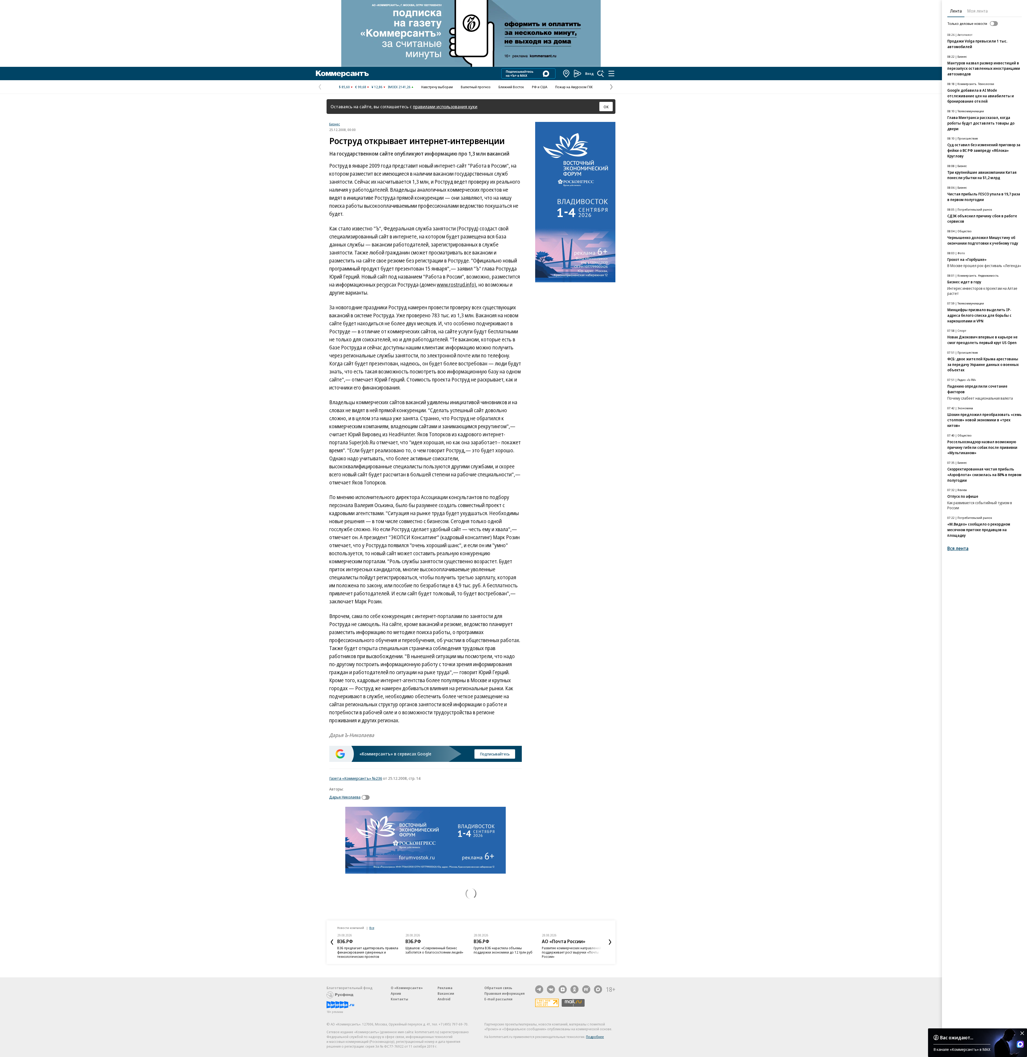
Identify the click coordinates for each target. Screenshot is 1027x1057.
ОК (606, 106)
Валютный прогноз (475, 86)
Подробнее (595, 1036)
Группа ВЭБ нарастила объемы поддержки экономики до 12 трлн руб (503, 950)
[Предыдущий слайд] (332, 942)
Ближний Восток (511, 86)
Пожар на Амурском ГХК (574, 86)
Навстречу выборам (437, 86)
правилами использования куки (445, 106)
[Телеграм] (539, 989)
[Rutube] (586, 989)
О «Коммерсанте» (407, 987)
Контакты (399, 999)
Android (444, 999)
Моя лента (977, 11)
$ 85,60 (344, 86)
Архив (396, 993)
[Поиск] (601, 74)
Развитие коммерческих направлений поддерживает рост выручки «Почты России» (571, 952)
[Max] (598, 989)
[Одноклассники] (574, 989)
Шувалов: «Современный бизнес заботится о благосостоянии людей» (434, 950)
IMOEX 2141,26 (399, 86)
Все (371, 928)
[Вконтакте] (551, 989)
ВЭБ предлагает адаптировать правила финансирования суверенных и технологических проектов (367, 952)
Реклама (445, 987)
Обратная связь (498, 987)
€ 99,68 (360, 86)
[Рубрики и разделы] (611, 74)
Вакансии (446, 993)
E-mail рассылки (498, 999)
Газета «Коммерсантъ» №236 (355, 778)
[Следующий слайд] (610, 942)
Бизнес (334, 124)
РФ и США (539, 86)
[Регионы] (566, 74)
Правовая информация (504, 993)
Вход (589, 73)
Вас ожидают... (956, 1037)
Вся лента (957, 548)
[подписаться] (367, 797)
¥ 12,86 (376, 86)
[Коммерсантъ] (342, 73)
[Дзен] (563, 989)
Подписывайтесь (495, 754)
